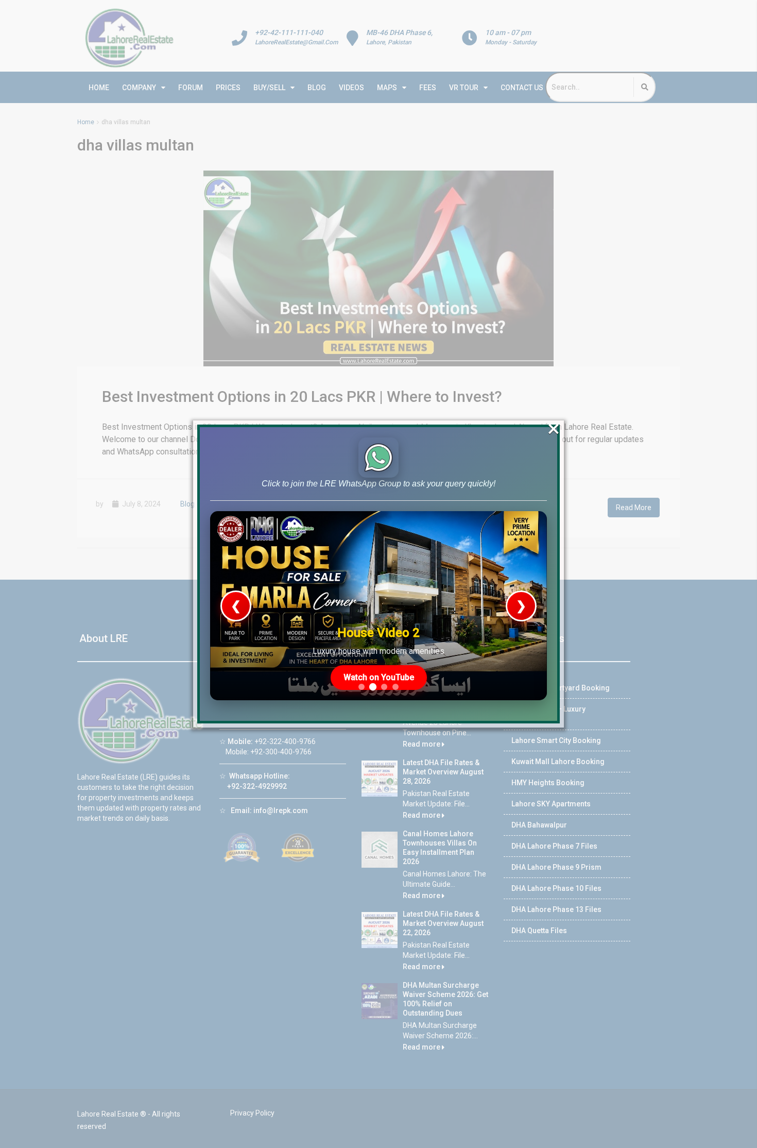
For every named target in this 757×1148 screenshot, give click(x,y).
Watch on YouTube (378, 677)
